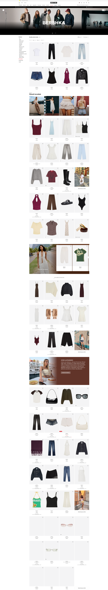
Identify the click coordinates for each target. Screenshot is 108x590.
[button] (80, 37)
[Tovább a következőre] (88, 106)
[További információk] (37, 65)
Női (19, 2)
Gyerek (25, 2)
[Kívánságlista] (86, 2)
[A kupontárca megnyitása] (79, 2)
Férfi (22, 2)
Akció (33, 40)
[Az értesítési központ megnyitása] (84, 2)
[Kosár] (88, 2)
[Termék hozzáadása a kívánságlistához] (42, 43)
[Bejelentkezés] (81, 2)
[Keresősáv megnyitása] (77, 5)
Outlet (20, 0)
